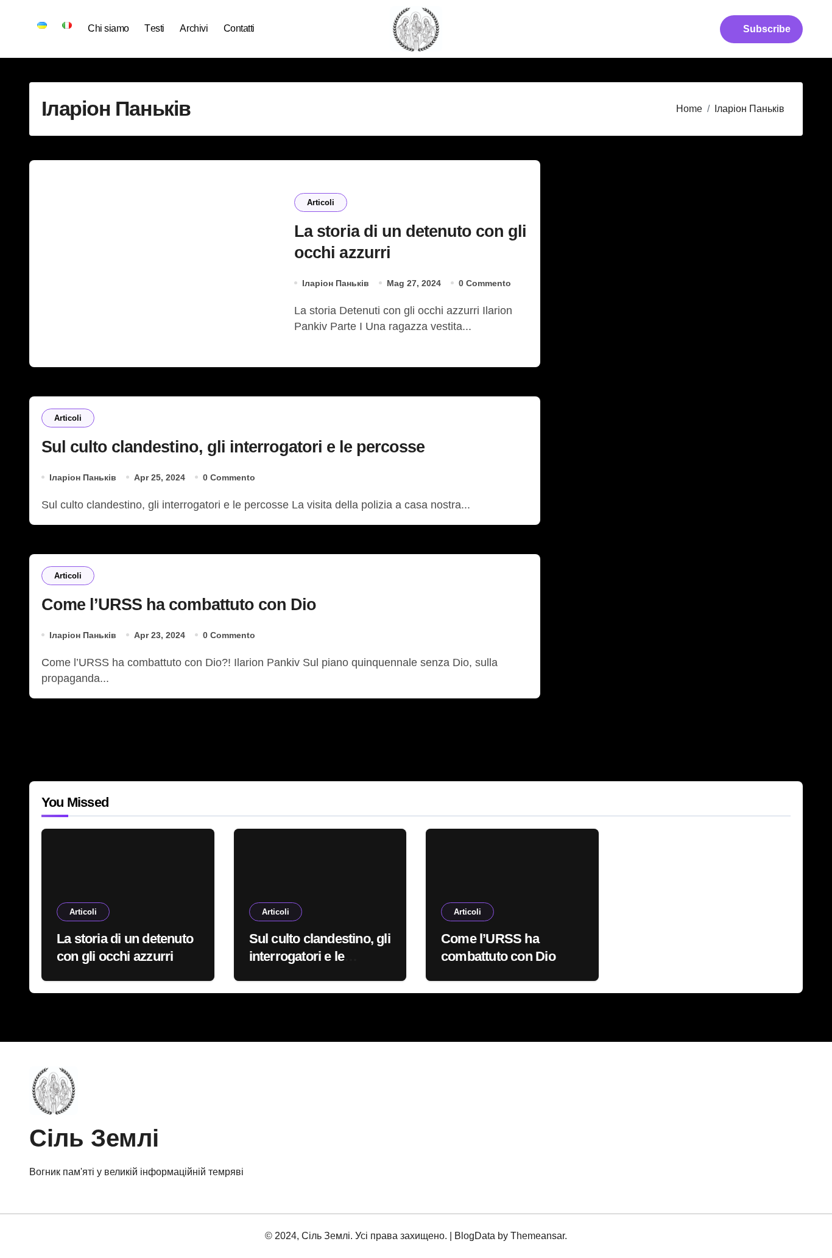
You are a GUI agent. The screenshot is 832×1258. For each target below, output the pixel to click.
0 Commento (485, 283)
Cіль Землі (94, 1138)
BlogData (474, 1236)
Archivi (194, 28)
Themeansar (537, 1236)
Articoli (320, 202)
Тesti (154, 28)
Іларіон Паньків (335, 283)
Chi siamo (108, 28)
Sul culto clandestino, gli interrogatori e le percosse (233, 447)
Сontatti (239, 28)
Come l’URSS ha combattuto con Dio (178, 605)
